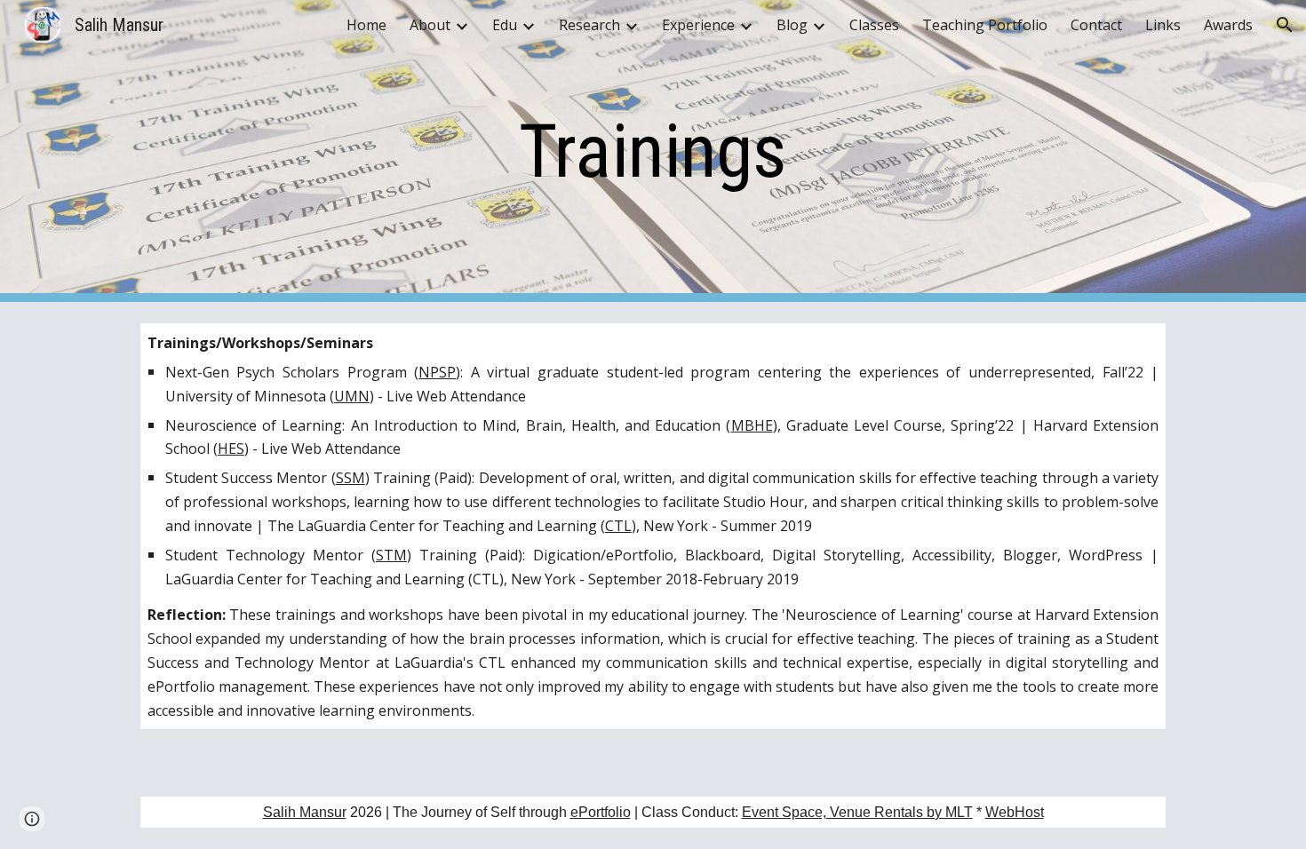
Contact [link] (1096, 25)
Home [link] (366, 25)
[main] (653, 151)
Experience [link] (698, 25)
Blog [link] (792, 25)
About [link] (430, 25)
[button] (1284, 25)
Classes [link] (874, 25)
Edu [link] (504, 25)
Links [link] (1163, 25)
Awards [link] (1228, 25)
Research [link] (589, 25)
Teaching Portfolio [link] (984, 25)
